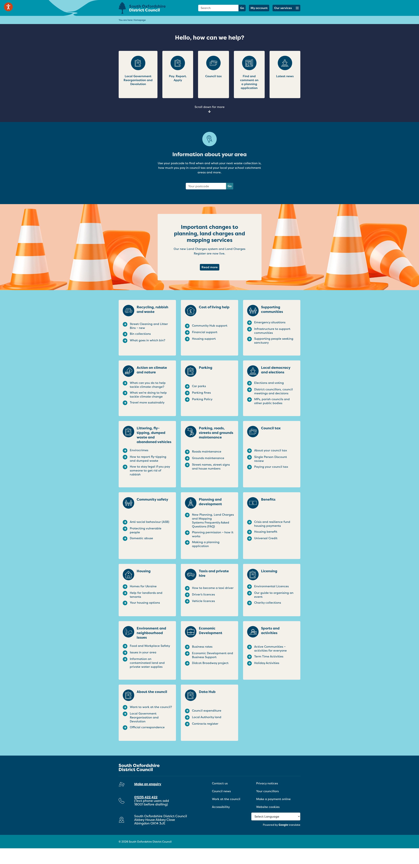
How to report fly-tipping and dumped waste (148, 459)
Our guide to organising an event (273, 595)
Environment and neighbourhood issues (151, 633)
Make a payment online (273, 799)
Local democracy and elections (275, 370)
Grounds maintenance (208, 458)
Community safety (152, 499)
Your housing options (145, 603)
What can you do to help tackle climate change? (148, 385)
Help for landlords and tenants (146, 595)
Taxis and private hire (214, 573)
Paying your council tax (271, 467)
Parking (205, 367)
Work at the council (226, 799)
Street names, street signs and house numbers (211, 467)
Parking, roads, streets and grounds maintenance (216, 433)
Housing (144, 571)
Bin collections (140, 334)
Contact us (220, 783)
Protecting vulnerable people (145, 530)
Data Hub (207, 691)
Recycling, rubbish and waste (152, 309)
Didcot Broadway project (210, 663)
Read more (210, 267)
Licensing (269, 571)
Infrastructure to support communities (272, 331)
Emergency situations (269, 322)
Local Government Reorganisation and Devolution (144, 717)
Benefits (268, 499)
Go (242, 8)
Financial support (204, 332)
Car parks (199, 386)
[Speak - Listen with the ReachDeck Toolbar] (8, 6)
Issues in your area (143, 652)
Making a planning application (205, 544)
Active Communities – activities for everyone (270, 649)
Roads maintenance (206, 452)
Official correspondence (147, 727)
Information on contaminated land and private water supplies (147, 663)
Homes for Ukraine (143, 586)
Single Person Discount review (270, 459)
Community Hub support (209, 326)
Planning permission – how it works (212, 534)
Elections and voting (269, 383)
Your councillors (267, 791)
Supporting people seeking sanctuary (273, 341)
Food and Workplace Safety (150, 646)
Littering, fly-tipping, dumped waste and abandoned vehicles (154, 435)
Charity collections (267, 603)
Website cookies (268, 807)
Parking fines (201, 393)
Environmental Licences (271, 586)
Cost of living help (214, 307)
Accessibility (221, 807)
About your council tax (270, 450)
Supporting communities (272, 309)
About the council (152, 691)
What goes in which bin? (147, 340)
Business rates (202, 647)
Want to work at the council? (151, 707)
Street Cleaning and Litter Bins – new (149, 326)
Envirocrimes (139, 450)
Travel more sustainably (147, 402)
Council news (221, 791)
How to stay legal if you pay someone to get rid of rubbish (150, 470)
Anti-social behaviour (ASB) (149, 522)
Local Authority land (206, 717)
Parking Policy (202, 399)
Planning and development (210, 501)
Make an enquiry (147, 784)
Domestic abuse (141, 538)
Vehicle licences (203, 601)
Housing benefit (265, 532)
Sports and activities (270, 630)
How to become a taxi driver (213, 588)
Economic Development (210, 630)
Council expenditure (206, 711)
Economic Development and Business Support (212, 655)
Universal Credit (265, 538)
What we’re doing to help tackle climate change (148, 395)
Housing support (204, 339)
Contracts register (205, 724)
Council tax (271, 428)
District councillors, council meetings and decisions (273, 391)
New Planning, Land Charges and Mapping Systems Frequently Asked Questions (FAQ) (213, 520)
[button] (286, 8)
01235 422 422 (145, 797)
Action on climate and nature (152, 370)
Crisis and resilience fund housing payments (272, 524)
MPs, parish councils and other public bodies (272, 401)
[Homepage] (147, 8)
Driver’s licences (203, 594)
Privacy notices (267, 783)
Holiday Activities (266, 663)
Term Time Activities (268, 656)
